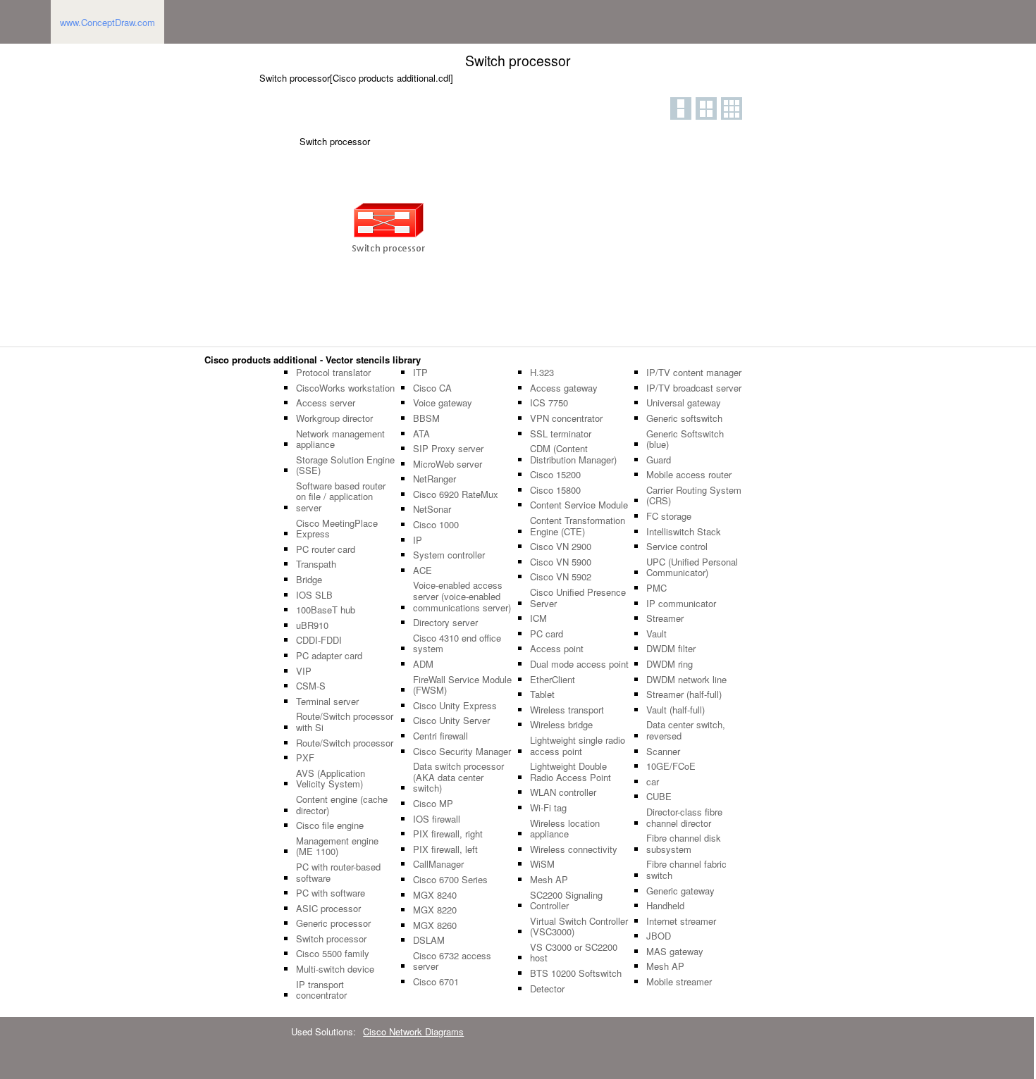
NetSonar (432, 509)
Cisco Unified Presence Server (578, 598)
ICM (538, 618)
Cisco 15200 (555, 474)
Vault (656, 634)
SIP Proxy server (448, 448)
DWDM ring (669, 664)
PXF (305, 757)
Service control (677, 546)
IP (417, 540)
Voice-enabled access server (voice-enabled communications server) (462, 596)
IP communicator (681, 603)
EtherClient (552, 679)
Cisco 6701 (436, 981)
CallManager (438, 864)
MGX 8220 (435, 910)
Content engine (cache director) (342, 805)
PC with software (330, 893)
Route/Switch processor (344, 743)
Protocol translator (333, 372)
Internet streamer (681, 921)
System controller (449, 555)
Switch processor (331, 938)
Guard (658, 460)
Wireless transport (567, 710)
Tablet (542, 694)
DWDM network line (686, 679)
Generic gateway (680, 891)
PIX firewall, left (445, 849)
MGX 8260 (435, 925)
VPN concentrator (566, 418)
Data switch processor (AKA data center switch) (458, 777)
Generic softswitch (684, 418)
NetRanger (434, 479)
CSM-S (311, 686)
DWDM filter (671, 648)
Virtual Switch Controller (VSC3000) (579, 926)
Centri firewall (440, 736)
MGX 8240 (435, 895)
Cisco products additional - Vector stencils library (312, 359)
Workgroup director (334, 418)
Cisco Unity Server (451, 720)
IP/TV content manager (693, 372)
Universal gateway (683, 402)
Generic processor (333, 923)
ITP (420, 372)
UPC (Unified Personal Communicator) (692, 567)
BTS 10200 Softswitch (576, 973)
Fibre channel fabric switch (686, 869)
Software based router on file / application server (341, 496)
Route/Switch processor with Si (344, 721)
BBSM (426, 418)
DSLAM (429, 940)
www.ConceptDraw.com (107, 22)
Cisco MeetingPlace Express (337, 529)
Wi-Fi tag (548, 807)
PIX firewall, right (448, 834)
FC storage (668, 516)
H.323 (542, 372)
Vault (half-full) (675, 710)
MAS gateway (674, 951)
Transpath (316, 564)
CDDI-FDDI (319, 640)
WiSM (542, 864)
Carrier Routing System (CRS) (693, 495)
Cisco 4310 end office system (457, 643)
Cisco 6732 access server (452, 961)
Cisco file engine (330, 825)
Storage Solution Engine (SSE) (345, 465)
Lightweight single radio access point (577, 745)
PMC (656, 588)
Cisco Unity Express (455, 705)
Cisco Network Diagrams (413, 1031)
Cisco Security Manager (462, 751)
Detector (547, 988)
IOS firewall (436, 819)
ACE (422, 570)
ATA (421, 433)
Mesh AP (549, 879)
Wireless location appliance (565, 829)
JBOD (658, 936)
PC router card (325, 549)
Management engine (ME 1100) (337, 846)
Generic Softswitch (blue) (685, 439)
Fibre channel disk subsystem (683, 843)
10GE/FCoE (671, 766)
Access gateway (564, 388)
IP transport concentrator (321, 990)
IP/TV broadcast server (693, 388)
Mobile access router (689, 474)
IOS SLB (314, 595)
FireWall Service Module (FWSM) (462, 685)
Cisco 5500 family (332, 953)
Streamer (665, 618)
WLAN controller (563, 792)
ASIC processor (328, 908)
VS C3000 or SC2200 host (573, 952)
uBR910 (312, 625)
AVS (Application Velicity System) (330, 779)
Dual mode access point (579, 664)
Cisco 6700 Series (450, 879)
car (652, 781)
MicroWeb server (447, 464)
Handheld (665, 905)
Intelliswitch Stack (683, 531)
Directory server (445, 622)
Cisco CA (432, 388)
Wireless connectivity (573, 849)
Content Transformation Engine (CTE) (577, 526)
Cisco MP (433, 803)
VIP (304, 671)
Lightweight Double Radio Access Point (570, 771)
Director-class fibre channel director (684, 817)
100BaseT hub (325, 610)
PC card (546, 634)
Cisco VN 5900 (560, 562)
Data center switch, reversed (685, 730)
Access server (325, 402)
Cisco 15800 (555, 490)
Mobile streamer (679, 981)
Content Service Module (579, 505)
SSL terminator (560, 433)
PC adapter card (329, 655)
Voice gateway (442, 402)
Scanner (663, 751)
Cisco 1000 (436, 524)
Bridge (309, 579)
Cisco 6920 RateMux (455, 494)
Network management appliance (340, 439)
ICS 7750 (549, 402)
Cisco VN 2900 (560, 546)
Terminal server (327, 701)
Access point (557, 648)
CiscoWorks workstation (345, 388)
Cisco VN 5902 (560, 576)
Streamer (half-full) (684, 694)
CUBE (659, 796)
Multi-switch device (335, 969)
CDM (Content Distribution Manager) (573, 454)
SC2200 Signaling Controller (566, 900)
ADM (423, 664)
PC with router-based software (338, 872)
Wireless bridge (561, 724)
